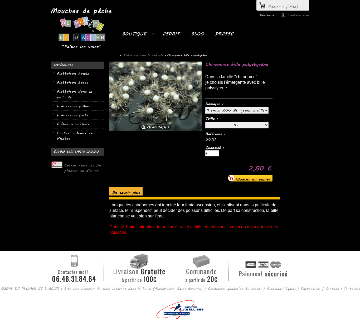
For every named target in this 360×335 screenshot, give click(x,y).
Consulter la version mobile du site (180, 327)
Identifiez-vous (298, 15)
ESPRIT (171, 34)
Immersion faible (73, 106)
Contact (332, 288)
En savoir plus (126, 193)
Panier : (283, 7)
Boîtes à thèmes (73, 124)
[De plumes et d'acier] (81, 29)
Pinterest (352, 288)
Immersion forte (73, 115)
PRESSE (224, 34)
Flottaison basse (72, 82)
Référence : (215, 134)
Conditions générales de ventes (234, 288)
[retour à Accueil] (112, 55)
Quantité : (214, 147)
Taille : (212, 118)
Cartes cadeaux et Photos (75, 135)
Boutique (131, 35)
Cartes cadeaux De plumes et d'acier (82, 168)
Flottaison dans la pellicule (74, 94)
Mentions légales (281, 288)
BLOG (197, 34)
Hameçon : (215, 103)
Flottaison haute (73, 73)
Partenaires (310, 288)
